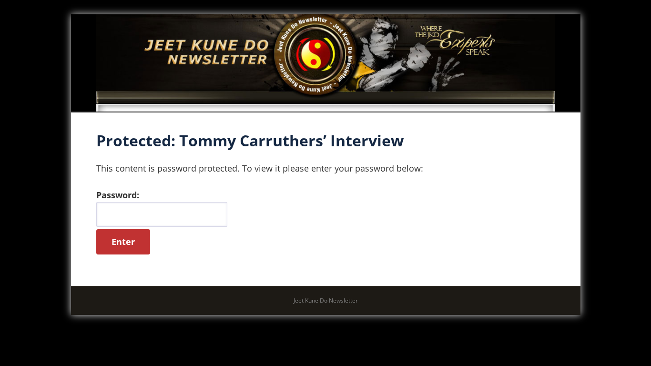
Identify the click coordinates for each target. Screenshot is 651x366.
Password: (117, 195)
